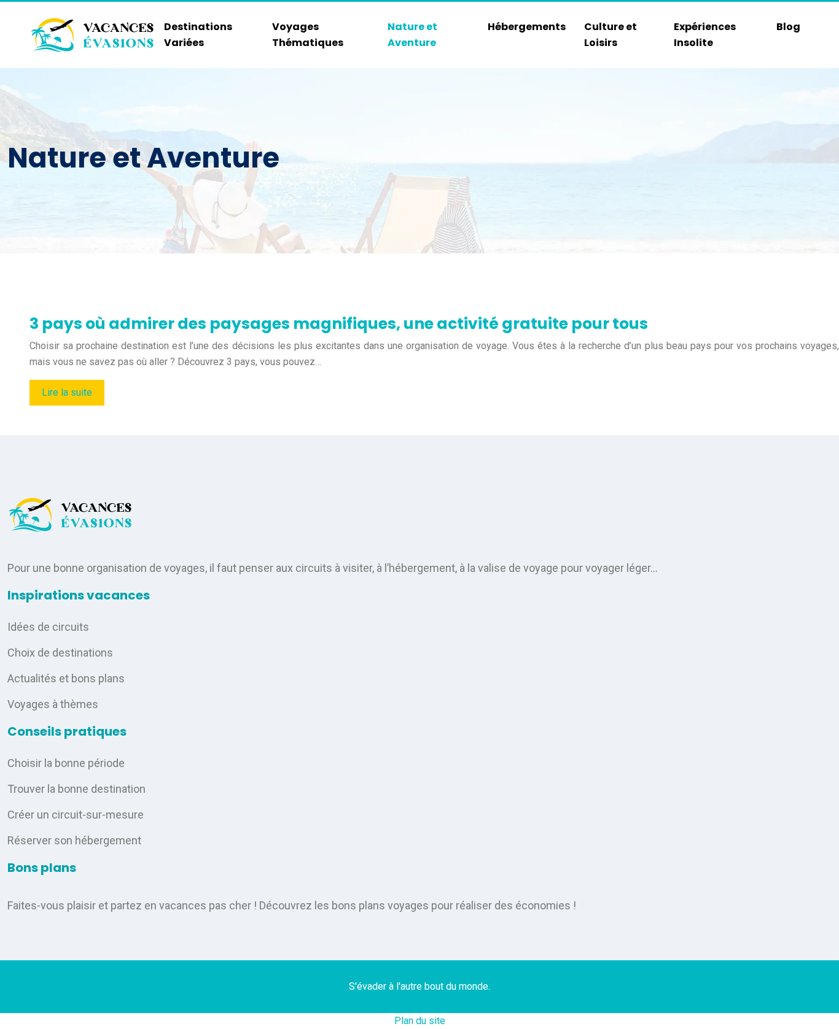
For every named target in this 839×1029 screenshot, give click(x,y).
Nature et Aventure (412, 35)
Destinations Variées (198, 35)
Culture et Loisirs (610, 35)
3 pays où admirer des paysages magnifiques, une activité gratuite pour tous (338, 323)
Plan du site (419, 1021)
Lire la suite (67, 392)
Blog (788, 27)
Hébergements (527, 27)
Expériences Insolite (705, 35)
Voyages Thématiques (307, 35)
